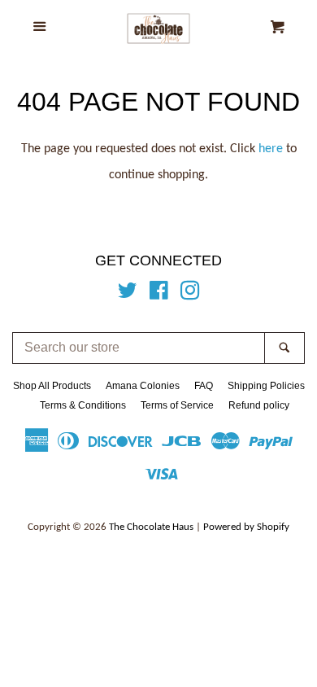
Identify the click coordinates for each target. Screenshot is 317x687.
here (270, 148)
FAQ (203, 386)
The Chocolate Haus (151, 527)
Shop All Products (52, 386)
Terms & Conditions (83, 405)
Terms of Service (177, 405)
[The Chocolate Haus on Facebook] (159, 294)
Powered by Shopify (246, 527)
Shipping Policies (266, 386)
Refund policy (258, 405)
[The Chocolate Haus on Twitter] (127, 294)
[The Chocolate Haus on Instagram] (190, 294)
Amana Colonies (143, 386)
